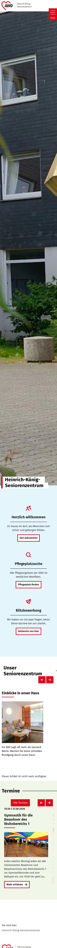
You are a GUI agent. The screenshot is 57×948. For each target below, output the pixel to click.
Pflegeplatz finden (28, 584)
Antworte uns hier (28, 631)
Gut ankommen (28, 537)
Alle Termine (20, 802)
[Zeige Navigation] (53, 12)
